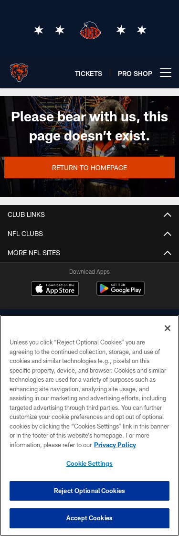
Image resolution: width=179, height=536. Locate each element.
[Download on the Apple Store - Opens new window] (55, 289)
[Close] (167, 328)
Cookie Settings (89, 463)
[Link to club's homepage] (19, 68)
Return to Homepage (89, 167)
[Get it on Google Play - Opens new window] (120, 293)
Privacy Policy (115, 445)
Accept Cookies (89, 518)
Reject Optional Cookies (89, 490)
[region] (89, 425)
